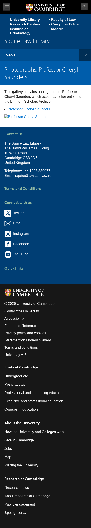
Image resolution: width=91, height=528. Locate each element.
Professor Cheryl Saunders (29, 109)
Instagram (20, 234)
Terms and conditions (21, 347)
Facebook (20, 244)
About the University (22, 422)
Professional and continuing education (34, 393)
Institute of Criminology (20, 31)
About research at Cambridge (27, 496)
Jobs (8, 448)
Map (7, 457)
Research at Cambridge (24, 478)
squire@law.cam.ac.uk (33, 176)
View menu (6, 7)
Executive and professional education (33, 401)
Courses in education (21, 409)
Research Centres (25, 24)
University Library (25, 20)
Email (16, 223)
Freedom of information (22, 326)
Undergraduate (16, 376)
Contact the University (21, 311)
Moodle (57, 29)
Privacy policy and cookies (25, 333)
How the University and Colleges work (34, 432)
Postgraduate (14, 384)
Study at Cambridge (21, 367)
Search (84, 6)
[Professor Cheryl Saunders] (27, 117)
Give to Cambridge (19, 440)
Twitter (17, 213)
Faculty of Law (63, 20)
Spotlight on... (15, 513)
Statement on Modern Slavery (27, 340)
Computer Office (65, 24)
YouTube (19, 254)
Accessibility (14, 318)
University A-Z (15, 355)
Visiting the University (21, 465)
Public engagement (19, 504)
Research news (16, 488)
